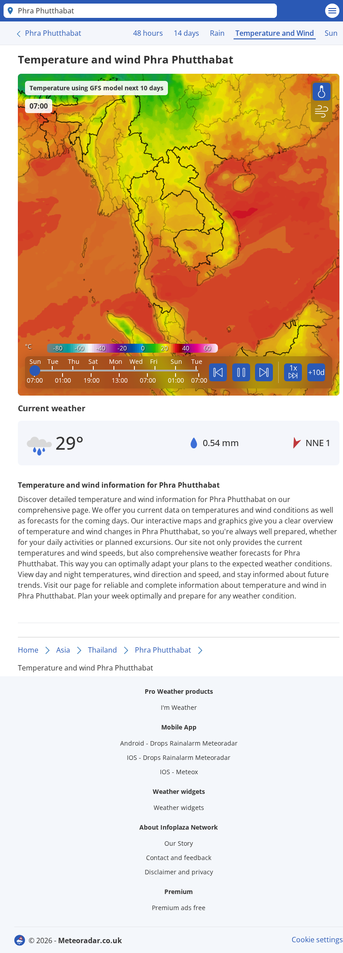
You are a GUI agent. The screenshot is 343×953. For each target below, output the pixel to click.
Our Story (178, 843)
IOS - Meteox (179, 771)
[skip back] (218, 372)
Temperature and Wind (274, 33)
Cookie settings (317, 940)
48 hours (148, 33)
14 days (186, 33)
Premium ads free (178, 907)
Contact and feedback (178, 857)
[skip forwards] (264, 372)
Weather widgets (179, 807)
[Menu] (332, 11)
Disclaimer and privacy (179, 872)
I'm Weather (179, 707)
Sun (331, 33)
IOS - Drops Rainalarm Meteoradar (178, 757)
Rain (217, 33)
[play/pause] (241, 372)
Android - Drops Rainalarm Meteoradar (179, 743)
